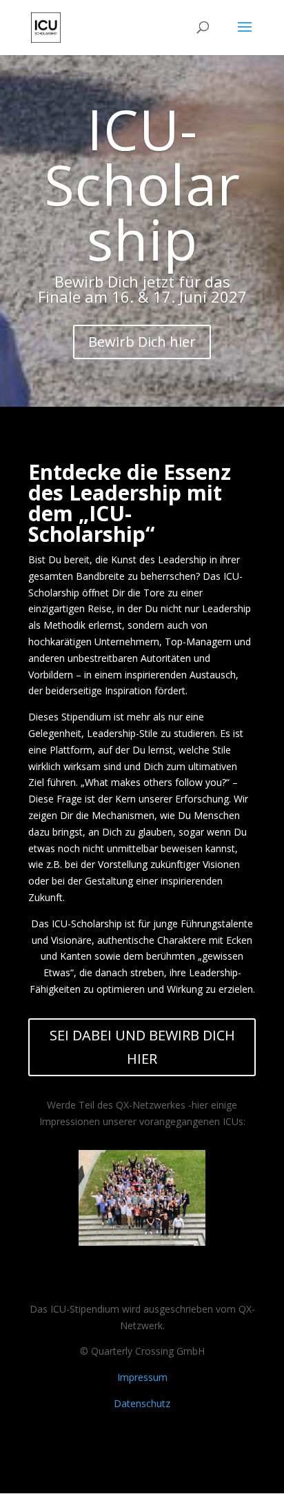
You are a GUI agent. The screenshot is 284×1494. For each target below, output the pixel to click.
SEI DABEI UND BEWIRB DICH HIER (142, 1047)
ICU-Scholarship (142, 183)
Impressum (142, 1377)
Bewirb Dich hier (142, 341)
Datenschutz (142, 1403)
